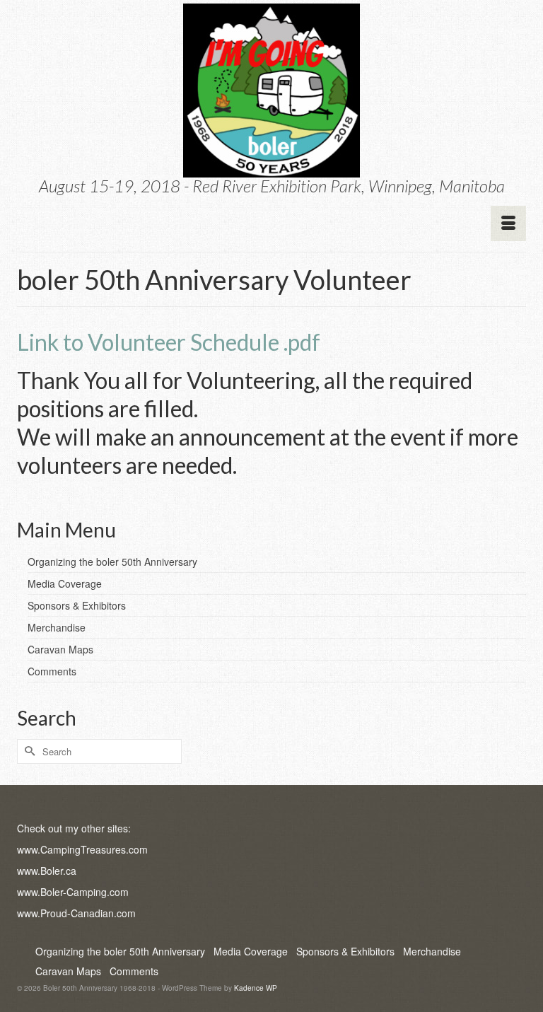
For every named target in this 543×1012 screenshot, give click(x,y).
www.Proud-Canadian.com (76, 913)
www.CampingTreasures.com (82, 849)
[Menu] (508, 223)
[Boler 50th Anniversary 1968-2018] (271, 91)
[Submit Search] (27, 751)
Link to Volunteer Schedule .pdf (168, 342)
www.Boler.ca (46, 870)
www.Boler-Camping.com (73, 892)
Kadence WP (255, 988)
